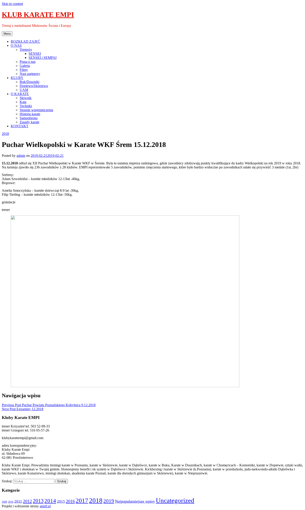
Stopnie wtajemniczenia (36, 110)
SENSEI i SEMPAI (42, 58)
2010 (10, 502)
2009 (4, 502)
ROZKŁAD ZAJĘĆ (25, 41)
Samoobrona (29, 118)
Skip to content (12, 4)
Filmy (24, 70)
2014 (50, 501)
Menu (7, 33)
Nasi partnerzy (30, 74)
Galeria (25, 66)
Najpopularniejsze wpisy (135, 501)
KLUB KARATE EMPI (38, 15)
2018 (5, 134)
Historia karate (30, 114)
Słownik (25, 98)
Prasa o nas (28, 62)
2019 (108, 501)
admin (21, 155)
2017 (82, 500)
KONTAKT (19, 126)
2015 (61, 501)
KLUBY (17, 78)
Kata (23, 102)
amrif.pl (45, 506)
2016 (70, 501)
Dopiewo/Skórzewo (34, 86)
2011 (18, 501)
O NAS (16, 45)
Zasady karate (29, 122)
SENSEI (35, 53)
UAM (24, 90)
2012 (27, 501)
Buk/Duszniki (29, 82)
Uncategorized (175, 500)
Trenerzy (26, 49)
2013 (38, 501)
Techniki (26, 106)
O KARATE (20, 94)
